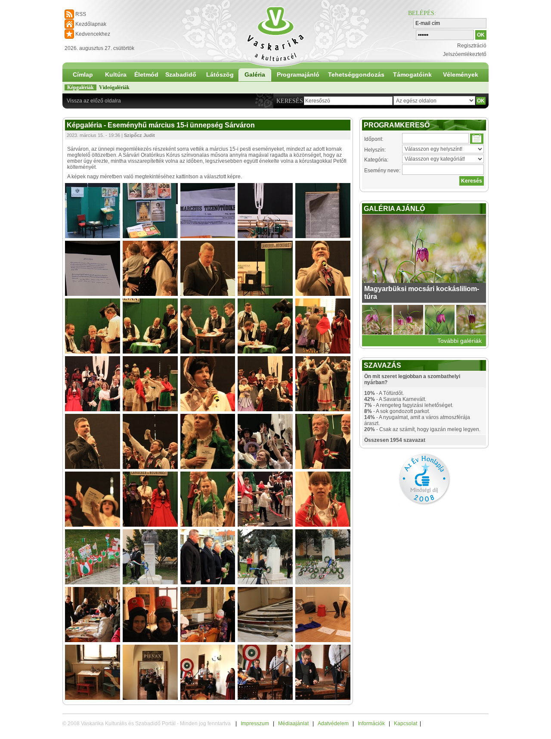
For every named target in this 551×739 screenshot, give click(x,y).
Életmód (146, 74)
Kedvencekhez (92, 34)
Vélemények (460, 74)
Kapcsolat (405, 723)
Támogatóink (412, 74)
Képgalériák (80, 87)
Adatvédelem (333, 723)
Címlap (83, 74)
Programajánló (298, 74)
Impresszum (255, 723)
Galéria (255, 74)
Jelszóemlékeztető (464, 54)
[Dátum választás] (476, 139)
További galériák (459, 340)
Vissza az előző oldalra (94, 101)
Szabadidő (180, 74)
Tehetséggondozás (356, 74)
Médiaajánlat (293, 723)
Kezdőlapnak (90, 24)
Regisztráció (471, 46)
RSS (80, 14)
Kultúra (116, 74)
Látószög (220, 74)
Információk (371, 723)
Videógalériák (114, 87)
